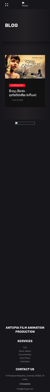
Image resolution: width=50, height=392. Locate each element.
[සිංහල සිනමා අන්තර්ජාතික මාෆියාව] (25, 66)
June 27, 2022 (17, 100)
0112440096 (25, 384)
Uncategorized (17, 85)
